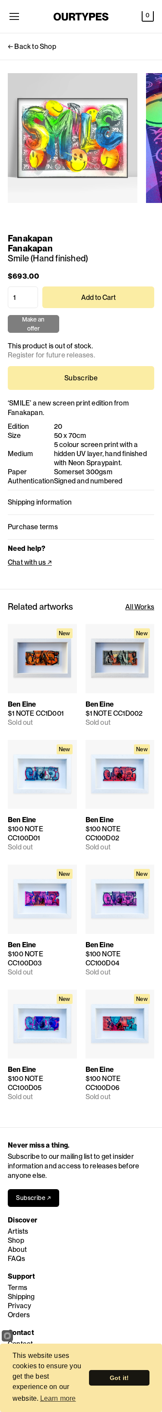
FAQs (16, 1258)
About (17, 1249)
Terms (17, 1287)
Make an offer (33, 324)
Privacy (19, 1306)
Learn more (58, 1398)
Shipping (21, 1297)
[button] (148, 16)
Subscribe (81, 378)
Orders (19, 1315)
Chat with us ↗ (30, 562)
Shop (16, 1240)
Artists (18, 1231)
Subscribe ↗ (33, 1197)
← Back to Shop (32, 46)
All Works (139, 607)
